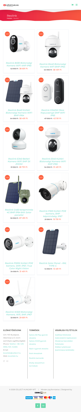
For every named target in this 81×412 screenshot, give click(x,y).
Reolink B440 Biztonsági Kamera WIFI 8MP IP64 (52, 65)
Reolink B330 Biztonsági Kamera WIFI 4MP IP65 (19, 64)
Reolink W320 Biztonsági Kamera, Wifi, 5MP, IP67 (19, 313)
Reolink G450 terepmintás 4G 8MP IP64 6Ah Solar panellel (19, 212)
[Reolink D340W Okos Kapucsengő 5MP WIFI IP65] (52, 77)
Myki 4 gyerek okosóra (38, 349)
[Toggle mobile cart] (72, 5)
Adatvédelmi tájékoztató (65, 338)
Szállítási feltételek (63, 335)
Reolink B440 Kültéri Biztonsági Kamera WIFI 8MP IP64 (19, 113)
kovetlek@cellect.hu (12, 353)
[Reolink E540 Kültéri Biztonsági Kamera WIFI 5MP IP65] (52, 126)
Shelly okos (34, 363)
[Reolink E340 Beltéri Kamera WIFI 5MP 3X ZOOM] (19, 126)
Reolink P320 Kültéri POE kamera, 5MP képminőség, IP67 (52, 214)
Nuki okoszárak (35, 353)
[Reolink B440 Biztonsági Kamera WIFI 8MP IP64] (52, 31)
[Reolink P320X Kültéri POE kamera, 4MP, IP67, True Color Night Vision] (19, 226)
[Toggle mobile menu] (77, 5)
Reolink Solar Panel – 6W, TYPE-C (52, 264)
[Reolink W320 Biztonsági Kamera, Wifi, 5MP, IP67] (19, 279)
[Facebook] (4, 361)
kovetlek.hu (13, 356)
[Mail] (7, 361)
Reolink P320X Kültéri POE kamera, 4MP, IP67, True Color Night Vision (19, 266)
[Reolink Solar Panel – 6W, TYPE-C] (52, 226)
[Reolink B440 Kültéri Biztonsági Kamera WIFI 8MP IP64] (19, 77)
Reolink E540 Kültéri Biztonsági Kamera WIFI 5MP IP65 (53, 161)
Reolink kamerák (36, 358)
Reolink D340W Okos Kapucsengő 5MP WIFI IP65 (53, 113)
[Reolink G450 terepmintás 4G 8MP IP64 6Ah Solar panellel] (17, 174)
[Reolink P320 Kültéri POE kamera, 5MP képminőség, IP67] (52, 174)
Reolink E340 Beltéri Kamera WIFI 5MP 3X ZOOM (19, 161)
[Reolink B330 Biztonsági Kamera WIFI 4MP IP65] (19, 31)
